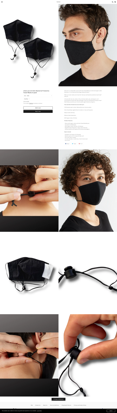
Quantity (26, 98)
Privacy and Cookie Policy (80, 405)
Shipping (31, 103)
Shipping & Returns (66, 405)
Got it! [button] (111, 410)
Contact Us (37, 405)
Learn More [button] (39, 410)
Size (25, 95)
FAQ (32, 405)
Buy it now (38, 111)
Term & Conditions (54, 405)
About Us (45, 405)
